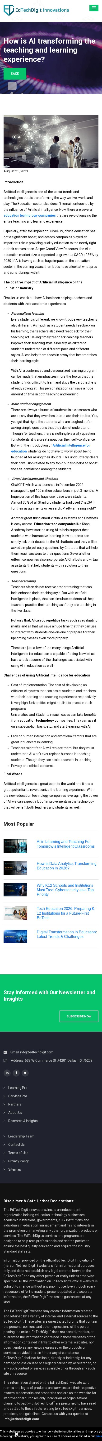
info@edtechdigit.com (36, 1052)
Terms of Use (18, 1153)
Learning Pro (17, 1088)
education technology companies (30, 215)
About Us (15, 1112)
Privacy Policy (18, 1161)
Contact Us (16, 1144)
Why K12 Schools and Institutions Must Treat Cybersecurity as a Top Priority (65, 889)
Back (15, 74)
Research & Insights (23, 1121)
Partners (14, 1104)
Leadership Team (21, 1136)
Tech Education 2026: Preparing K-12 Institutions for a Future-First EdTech (66, 913)
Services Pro (17, 1096)
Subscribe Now (79, 1016)
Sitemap (14, 1169)
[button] (93, 8)
